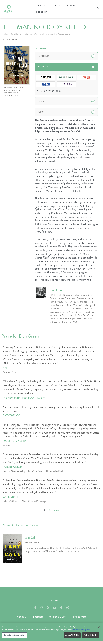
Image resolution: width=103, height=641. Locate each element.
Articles (40, 5)
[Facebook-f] (35, 607)
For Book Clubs (57, 617)
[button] (66, 56)
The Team (57, 5)
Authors (71, 5)
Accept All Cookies (72, 635)
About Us (22, 617)
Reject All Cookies (90, 635)
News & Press (78, 617)
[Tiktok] (61, 607)
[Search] (97, 8)
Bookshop (41, 12)
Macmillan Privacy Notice (82, 629)
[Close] (99, 627)
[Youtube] (55, 607)
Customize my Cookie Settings (14, 635)
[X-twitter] (48, 607)
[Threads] (67, 607)
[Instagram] (42, 607)
